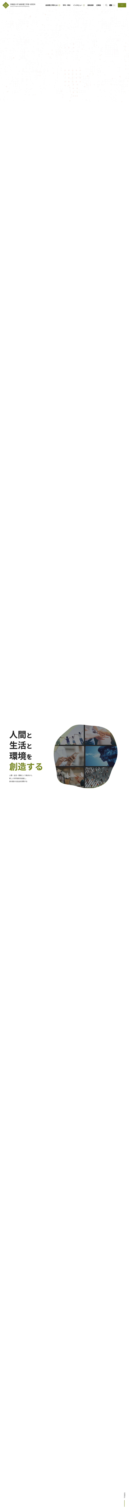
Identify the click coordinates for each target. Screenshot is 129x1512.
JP (111, 5)
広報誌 (98, 5)
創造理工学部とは (52, 5)
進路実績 (90, 5)
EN (114, 5)
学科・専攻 (66, 5)
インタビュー (77, 5)
